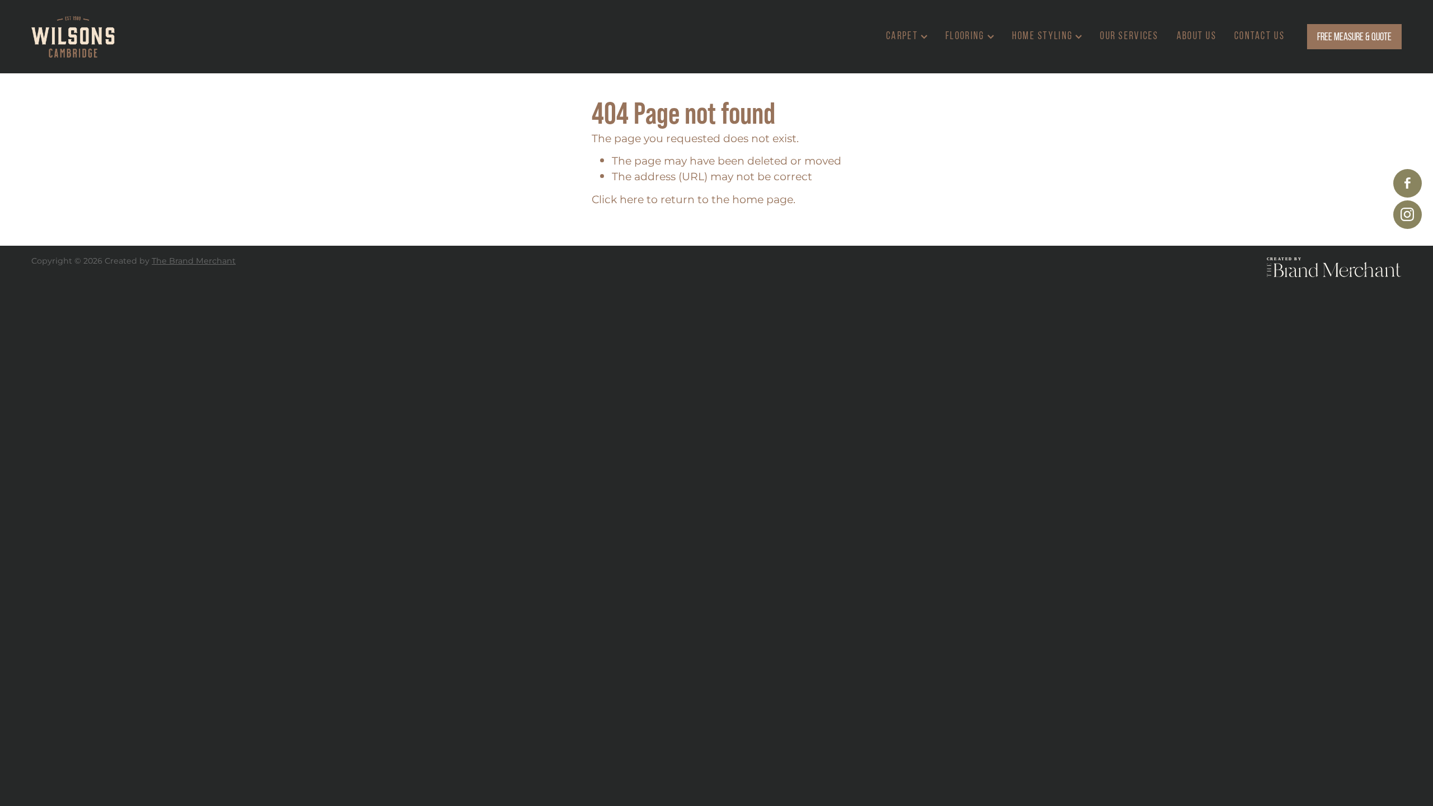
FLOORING (966, 35)
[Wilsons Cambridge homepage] (168, 37)
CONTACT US (1259, 35)
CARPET (903, 35)
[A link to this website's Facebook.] (1407, 183)
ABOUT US (1196, 35)
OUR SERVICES (1129, 35)
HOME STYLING (1044, 35)
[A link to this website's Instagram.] (1407, 214)
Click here (618, 200)
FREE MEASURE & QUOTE (1354, 36)
